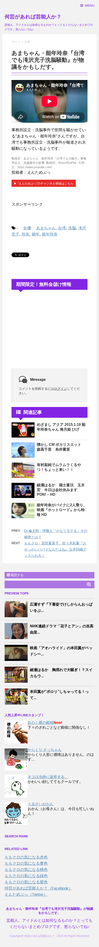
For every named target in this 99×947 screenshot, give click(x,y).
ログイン (60, 388)
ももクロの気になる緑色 (26, 876)
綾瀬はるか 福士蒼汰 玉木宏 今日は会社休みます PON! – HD (61, 489)
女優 (27, 228)
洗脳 (72, 228)
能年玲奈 (50, 234)
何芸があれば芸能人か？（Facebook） (38, 888)
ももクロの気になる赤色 (26, 857)
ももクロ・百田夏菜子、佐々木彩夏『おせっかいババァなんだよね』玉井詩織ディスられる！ (55, 549)
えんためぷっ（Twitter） (26, 894)
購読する (16, 575)
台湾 (62, 228)
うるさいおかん (40, 804)
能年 (36, 234)
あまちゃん (46, 228)
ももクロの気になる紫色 (26, 882)
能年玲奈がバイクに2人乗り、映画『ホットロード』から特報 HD (62, 510)
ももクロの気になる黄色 (26, 863)
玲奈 (25, 234)
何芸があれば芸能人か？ (33, 17)
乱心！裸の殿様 (40, 723)
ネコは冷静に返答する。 (48, 777)
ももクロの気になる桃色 (26, 869)
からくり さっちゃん (45, 750)
